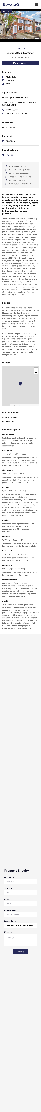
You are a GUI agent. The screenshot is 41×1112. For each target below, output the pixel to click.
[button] (20, 25)
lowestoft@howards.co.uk (17, 113)
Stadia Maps (18, 405)
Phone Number (10, 910)
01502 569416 (12, 110)
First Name (9, 877)
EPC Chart (10, 141)
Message (8, 932)
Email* (7, 899)
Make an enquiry (20, 63)
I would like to (10, 921)
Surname (8, 888)
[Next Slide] (38, 25)
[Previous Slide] (2, 25)
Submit (20, 952)
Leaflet (13, 405)
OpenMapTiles (24, 405)
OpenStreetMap (31, 405)
